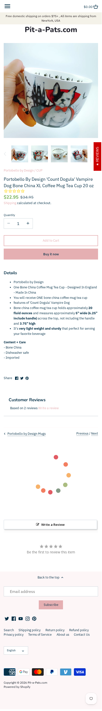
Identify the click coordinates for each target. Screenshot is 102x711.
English (11, 650)
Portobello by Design (19, 170)
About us (63, 634)
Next (94, 433)
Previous (82, 433)
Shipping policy (30, 630)
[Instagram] (27, 618)
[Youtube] (21, 618)
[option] (19, 154)
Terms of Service (40, 634)
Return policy (54, 630)
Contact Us (82, 634)
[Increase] (28, 223)
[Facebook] (14, 618)
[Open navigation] (7, 6)
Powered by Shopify (17, 687)
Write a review (48, 408)
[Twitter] (7, 618)
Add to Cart (51, 240)
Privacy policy (13, 634)
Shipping (10, 203)
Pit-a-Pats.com (51, 30)
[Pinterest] (34, 618)
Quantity (9, 215)
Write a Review (53, 524)
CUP (39, 170)
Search (9, 630)
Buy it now (51, 254)
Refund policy (79, 630)
